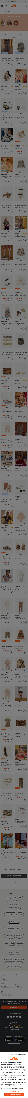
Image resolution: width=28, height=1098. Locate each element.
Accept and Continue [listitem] (14, 1095)
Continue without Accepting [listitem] (18, 1054)
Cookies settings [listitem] (14, 1091)
